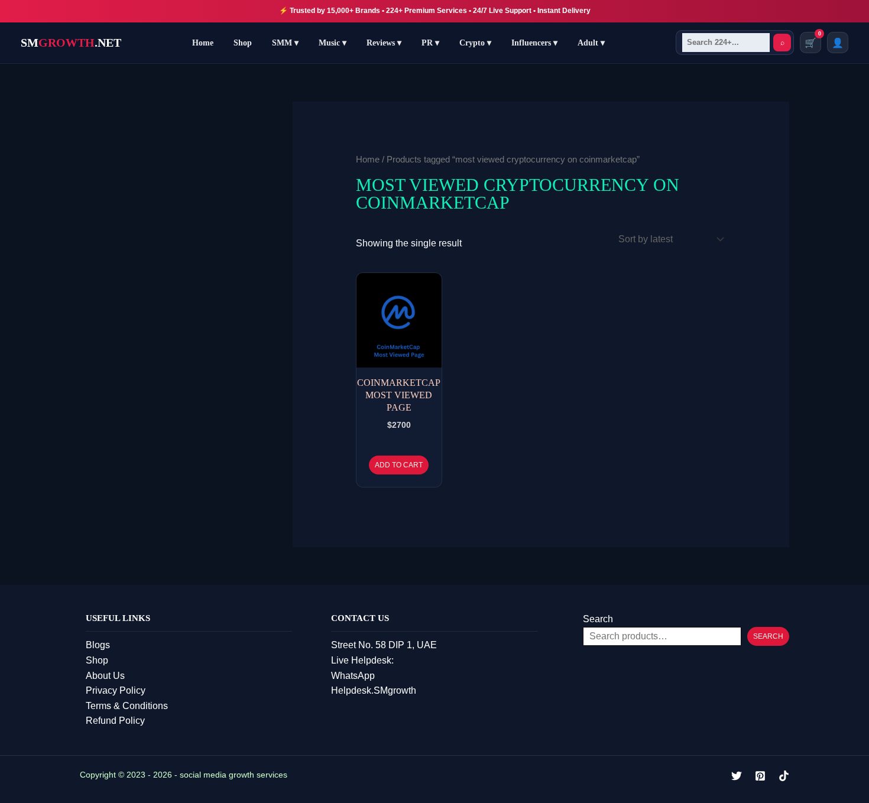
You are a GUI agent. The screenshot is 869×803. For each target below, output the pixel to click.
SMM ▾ (285, 42)
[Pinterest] (760, 776)
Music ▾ (332, 42)
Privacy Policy (115, 690)
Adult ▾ (591, 42)
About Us (105, 676)
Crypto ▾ (475, 42)
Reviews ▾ (384, 42)
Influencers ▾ (534, 42)
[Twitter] (736, 776)
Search (598, 619)
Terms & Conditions (127, 706)
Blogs (98, 645)
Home (202, 42)
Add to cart (399, 465)
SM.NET (71, 42)
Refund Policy (115, 721)
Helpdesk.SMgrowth (373, 690)
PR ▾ (430, 42)
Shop (243, 42)
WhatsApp (353, 676)
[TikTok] (784, 776)
